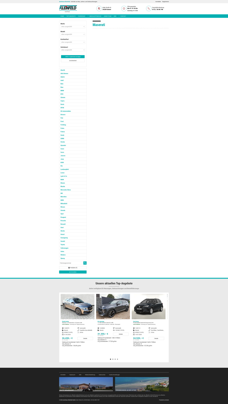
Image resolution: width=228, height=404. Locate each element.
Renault (63, 224)
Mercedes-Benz (66, 190)
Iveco (62, 152)
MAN (62, 179)
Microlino (64, 197)
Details (85, 338)
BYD (62, 94)
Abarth (63, 70)
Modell (63, 31)
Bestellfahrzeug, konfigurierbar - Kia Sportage (113, 319)
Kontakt (123, 16)
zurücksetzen (73, 60)
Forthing (63, 125)
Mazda (63, 186)
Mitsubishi (64, 203)
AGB (80, 374)
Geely (62, 135)
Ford (62, 121)
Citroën (63, 97)
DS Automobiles (66, 111)
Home (62, 16)
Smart (62, 234)
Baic (62, 84)
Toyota (63, 244)
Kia (62, 166)
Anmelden (158, 1)
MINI (62, 200)
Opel (62, 214)
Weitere (63, 255)
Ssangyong (64, 238)
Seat (62, 227)
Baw (62, 87)
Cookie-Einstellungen (114, 374)
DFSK (62, 108)
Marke (63, 24)
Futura (63, 132)
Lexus (62, 173)
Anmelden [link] (74, 272)
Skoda (63, 231)
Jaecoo (63, 155)
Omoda (63, 210)
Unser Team (107, 16)
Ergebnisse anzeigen (73, 56)
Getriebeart (64, 47)
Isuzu (62, 149)
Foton (62, 128)
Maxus (63, 183)
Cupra (62, 101)
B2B (115, 16)
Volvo (62, 251)
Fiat (62, 118)
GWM (62, 138)
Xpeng (63, 258)
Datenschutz (102, 374)
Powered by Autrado (164, 400)
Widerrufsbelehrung (90, 374)
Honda (63, 142)
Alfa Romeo (64, 73)
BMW (62, 90)
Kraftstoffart (65, 39)
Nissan (63, 207)
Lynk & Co (64, 176)
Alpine (63, 77)
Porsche (63, 221)
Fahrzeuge (81, 16)
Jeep (62, 159)
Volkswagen (64, 248)
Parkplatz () (73, 267)
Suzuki (63, 241)
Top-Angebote (71, 16)
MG (62, 193)
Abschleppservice (95, 16)
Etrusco (63, 114)
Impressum (72, 374)
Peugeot (63, 217)
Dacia (62, 104)
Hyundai (63, 145)
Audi (62, 80)
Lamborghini (65, 169)
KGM (62, 162)
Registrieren (165, 1)
